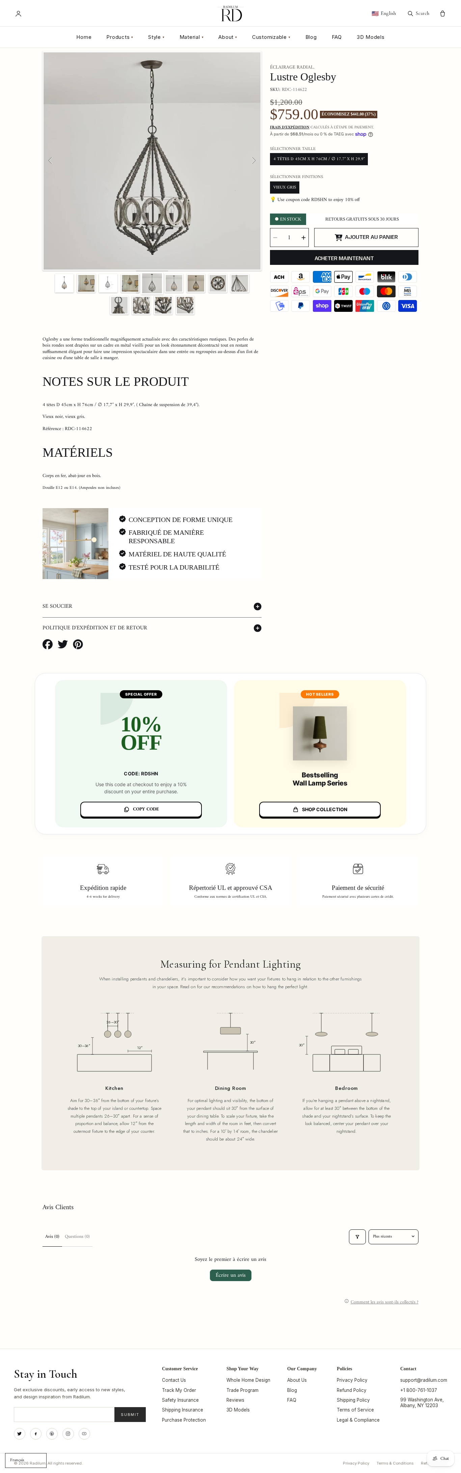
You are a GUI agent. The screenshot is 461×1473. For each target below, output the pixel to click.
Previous (51, 161)
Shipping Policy (353, 1400)
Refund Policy (352, 1390)
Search (422, 13)
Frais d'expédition (289, 127)
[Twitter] (19, 1434)
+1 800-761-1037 (418, 1390)
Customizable (271, 37)
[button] (152, 607)
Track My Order (179, 1390)
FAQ (337, 37)
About (227, 37)
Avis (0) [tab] (52, 1236)
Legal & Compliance (358, 1420)
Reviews (235, 1400)
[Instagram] (68, 1434)
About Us (297, 1380)
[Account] (18, 14)
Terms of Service (355, 1410)
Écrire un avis (231, 1275)
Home (83, 37)
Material (192, 37)
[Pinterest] (52, 1434)
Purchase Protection (184, 1420)
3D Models (371, 37)
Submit (130, 1414)
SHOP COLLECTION (324, 809)
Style (156, 37)
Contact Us (174, 1380)
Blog (311, 37)
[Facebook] (36, 1434)
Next (253, 161)
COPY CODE (146, 809)
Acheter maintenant (344, 258)
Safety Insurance (180, 1400)
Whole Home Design (248, 1380)
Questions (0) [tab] (77, 1236)
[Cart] (442, 14)
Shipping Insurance (182, 1410)
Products (119, 37)
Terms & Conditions (395, 1463)
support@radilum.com (423, 1380)
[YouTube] (84, 1434)
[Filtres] (357, 1236)
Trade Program (242, 1390)
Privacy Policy (352, 1380)
